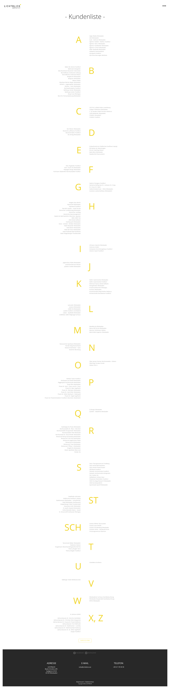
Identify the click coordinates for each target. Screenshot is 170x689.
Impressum (80, 682)
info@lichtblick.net (85, 667)
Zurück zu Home (85, 640)
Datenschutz (89, 682)
